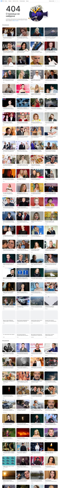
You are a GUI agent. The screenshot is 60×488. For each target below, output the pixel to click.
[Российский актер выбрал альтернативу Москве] (9, 133)
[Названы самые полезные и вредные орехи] (23, 449)
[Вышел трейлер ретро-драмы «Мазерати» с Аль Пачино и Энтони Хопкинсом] (9, 289)
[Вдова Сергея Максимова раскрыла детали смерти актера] (23, 477)
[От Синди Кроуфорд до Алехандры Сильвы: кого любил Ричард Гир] (51, 345)
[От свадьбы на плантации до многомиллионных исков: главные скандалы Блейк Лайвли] (37, 189)
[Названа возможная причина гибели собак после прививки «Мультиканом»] (37, 147)
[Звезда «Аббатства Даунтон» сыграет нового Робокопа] (37, 359)
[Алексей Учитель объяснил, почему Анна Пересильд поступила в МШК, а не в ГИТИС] (37, 175)
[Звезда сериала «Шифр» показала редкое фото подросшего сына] (37, 246)
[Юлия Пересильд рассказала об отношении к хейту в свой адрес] (37, 274)
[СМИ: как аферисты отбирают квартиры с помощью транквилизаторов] (51, 133)
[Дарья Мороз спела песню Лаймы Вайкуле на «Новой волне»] (37, 76)
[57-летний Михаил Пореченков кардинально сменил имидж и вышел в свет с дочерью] (51, 90)
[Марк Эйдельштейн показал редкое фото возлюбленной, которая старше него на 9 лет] (37, 374)
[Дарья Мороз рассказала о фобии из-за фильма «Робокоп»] (23, 289)
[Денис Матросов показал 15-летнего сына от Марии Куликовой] (51, 420)
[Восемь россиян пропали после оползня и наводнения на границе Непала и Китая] (37, 303)
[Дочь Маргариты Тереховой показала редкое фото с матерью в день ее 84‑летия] (23, 34)
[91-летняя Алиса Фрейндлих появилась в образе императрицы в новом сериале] (23, 62)
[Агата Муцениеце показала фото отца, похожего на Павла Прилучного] (9, 477)
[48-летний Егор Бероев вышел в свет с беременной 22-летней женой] (9, 76)
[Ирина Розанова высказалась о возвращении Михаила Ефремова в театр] (23, 119)
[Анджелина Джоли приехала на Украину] (37, 218)
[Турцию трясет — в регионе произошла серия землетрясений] (23, 105)
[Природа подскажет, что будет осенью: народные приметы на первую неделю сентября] (23, 434)
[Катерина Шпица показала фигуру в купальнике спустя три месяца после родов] (37, 289)
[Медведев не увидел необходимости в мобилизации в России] (51, 406)
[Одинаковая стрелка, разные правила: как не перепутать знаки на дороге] (23, 274)
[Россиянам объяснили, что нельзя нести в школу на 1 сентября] (9, 161)
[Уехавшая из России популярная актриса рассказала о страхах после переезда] (37, 406)
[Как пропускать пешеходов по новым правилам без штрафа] (51, 105)
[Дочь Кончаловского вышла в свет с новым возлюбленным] (51, 62)
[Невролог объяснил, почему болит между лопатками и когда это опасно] (37, 463)
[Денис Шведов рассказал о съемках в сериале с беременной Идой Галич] (23, 374)
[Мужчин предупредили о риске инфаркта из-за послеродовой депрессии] (9, 359)
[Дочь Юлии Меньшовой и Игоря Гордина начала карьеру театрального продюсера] (9, 34)
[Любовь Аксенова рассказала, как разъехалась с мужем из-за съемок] (23, 90)
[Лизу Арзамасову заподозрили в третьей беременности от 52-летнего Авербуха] (23, 133)
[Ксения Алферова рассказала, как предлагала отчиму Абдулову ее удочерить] (9, 406)
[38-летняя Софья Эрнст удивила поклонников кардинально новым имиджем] (37, 62)
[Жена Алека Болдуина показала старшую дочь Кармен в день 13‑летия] (9, 374)
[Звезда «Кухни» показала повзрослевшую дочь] (51, 331)
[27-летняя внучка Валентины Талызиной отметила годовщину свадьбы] (23, 76)
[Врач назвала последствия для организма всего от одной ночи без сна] (37, 331)
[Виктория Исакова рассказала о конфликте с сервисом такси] (23, 232)
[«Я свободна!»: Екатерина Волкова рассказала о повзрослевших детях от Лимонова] (51, 204)
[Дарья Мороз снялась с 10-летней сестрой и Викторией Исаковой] (23, 147)
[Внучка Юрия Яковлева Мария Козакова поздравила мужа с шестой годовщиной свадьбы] (9, 48)
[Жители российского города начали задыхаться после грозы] (51, 434)
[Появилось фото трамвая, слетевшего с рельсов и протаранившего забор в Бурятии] (23, 463)
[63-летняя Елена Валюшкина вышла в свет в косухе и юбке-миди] (37, 477)
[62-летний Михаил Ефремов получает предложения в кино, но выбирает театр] (51, 48)
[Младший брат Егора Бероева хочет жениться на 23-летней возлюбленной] (37, 420)
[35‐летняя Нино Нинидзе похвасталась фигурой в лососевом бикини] (51, 119)
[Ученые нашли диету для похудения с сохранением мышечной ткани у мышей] (37, 161)
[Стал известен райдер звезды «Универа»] (23, 359)
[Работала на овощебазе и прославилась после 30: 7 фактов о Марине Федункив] (37, 119)
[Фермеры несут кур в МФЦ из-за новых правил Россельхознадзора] (9, 434)
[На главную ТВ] (2, 1)
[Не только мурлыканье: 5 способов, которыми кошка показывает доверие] (9, 189)
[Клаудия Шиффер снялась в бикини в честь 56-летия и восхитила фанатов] (37, 90)
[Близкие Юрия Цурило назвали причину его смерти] (37, 434)
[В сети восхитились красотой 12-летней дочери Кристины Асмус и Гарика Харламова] (51, 260)
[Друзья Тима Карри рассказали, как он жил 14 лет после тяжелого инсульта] (9, 274)
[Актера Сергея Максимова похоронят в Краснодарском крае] (9, 449)
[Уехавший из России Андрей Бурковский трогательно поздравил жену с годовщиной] (51, 232)
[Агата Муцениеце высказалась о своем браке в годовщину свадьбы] (51, 449)
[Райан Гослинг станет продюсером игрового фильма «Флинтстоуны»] (51, 374)
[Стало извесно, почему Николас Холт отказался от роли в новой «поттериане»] (9, 388)
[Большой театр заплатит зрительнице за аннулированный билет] (51, 317)
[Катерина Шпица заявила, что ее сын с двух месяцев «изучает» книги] (9, 232)
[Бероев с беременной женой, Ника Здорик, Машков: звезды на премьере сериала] (51, 477)
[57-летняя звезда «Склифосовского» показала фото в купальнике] (9, 62)
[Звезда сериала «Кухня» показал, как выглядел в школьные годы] (23, 161)
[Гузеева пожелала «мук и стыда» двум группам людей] (23, 48)
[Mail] (1, 1)
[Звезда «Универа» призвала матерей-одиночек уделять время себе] (51, 175)
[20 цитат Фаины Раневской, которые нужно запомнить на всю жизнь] (23, 420)
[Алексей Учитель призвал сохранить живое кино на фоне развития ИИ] (23, 204)
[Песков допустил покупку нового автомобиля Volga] (23, 303)
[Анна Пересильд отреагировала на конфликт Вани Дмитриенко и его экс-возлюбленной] (37, 449)
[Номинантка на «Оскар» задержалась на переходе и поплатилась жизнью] (51, 161)
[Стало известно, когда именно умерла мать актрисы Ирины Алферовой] (9, 420)
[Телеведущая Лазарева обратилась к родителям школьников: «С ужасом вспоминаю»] (37, 204)
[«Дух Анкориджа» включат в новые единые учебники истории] (23, 218)
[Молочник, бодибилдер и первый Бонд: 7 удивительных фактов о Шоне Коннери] (37, 260)
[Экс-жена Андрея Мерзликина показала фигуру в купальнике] (51, 189)
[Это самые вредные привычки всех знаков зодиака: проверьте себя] (9, 175)
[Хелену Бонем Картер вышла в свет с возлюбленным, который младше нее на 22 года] (9, 218)
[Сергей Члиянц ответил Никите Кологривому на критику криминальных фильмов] (37, 317)
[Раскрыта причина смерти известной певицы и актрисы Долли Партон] (37, 34)
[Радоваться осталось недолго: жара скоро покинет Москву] (37, 388)
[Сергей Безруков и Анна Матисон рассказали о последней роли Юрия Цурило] (9, 147)
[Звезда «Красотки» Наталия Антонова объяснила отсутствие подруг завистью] (51, 289)
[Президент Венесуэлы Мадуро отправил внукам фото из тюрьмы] (9, 90)
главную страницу (15, 20)
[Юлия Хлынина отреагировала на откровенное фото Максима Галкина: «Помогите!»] (23, 317)
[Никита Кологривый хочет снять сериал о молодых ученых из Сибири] (9, 260)
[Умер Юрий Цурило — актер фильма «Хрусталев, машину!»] (51, 463)
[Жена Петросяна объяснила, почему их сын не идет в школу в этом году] (9, 246)
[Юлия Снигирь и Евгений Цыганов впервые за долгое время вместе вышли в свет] (9, 119)
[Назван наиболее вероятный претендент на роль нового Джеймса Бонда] (23, 260)
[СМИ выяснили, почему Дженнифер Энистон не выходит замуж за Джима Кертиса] (23, 189)
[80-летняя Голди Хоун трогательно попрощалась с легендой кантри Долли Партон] (37, 232)
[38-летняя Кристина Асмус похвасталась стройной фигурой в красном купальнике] (37, 105)
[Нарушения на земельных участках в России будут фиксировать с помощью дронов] (51, 303)
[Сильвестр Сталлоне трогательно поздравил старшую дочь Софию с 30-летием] (23, 345)
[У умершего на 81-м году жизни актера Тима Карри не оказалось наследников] (51, 76)
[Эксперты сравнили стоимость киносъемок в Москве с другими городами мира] (9, 303)
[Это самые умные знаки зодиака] (9, 331)
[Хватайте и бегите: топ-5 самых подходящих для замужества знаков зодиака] (51, 274)
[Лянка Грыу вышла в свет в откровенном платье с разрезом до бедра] (9, 105)
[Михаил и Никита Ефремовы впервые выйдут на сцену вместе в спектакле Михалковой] (9, 317)
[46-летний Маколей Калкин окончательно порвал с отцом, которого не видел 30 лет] (9, 204)
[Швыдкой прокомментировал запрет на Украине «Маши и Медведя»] (9, 345)
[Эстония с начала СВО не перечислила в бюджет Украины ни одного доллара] (37, 48)
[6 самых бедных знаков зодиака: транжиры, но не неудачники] (37, 345)
